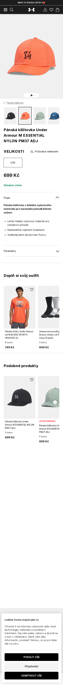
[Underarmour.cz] (31, 10)
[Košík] (57, 10)
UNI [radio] (12, 162)
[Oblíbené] (51, 10)
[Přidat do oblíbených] (31, 289)
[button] (31, 95)
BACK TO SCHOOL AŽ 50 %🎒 (31, 2)
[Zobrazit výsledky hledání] (11, 10)
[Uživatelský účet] (45, 10)
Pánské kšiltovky (15, 102)
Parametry (10, 250)
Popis (7, 197)
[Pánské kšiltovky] (4, 103)
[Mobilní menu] (5, 10)
